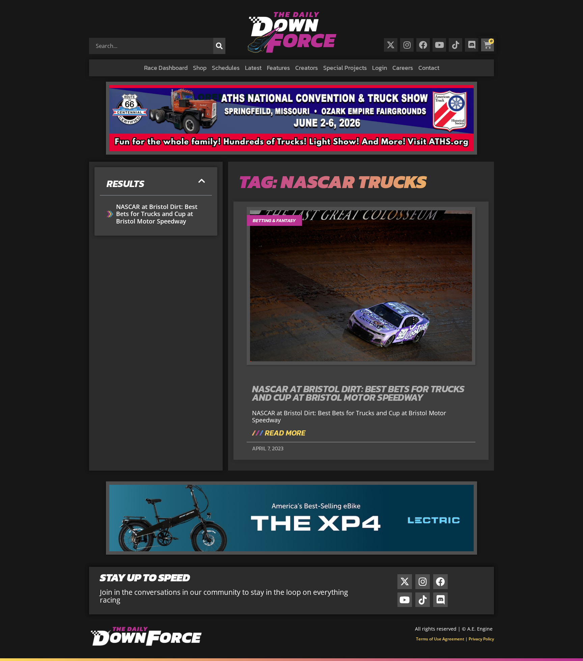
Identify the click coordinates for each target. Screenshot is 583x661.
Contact (428, 67)
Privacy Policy (481, 639)
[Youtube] (439, 45)
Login (379, 67)
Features (278, 67)
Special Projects (345, 67)
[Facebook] (423, 45)
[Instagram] (407, 45)
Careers (402, 67)
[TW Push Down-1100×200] (291, 552)
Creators (306, 67)
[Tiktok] (455, 45)
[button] (201, 181)
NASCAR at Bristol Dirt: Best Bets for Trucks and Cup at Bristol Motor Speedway (156, 214)
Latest (253, 67)
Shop (199, 67)
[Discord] (471, 45)
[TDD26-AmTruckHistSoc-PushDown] (291, 152)
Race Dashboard (166, 67)
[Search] (219, 46)
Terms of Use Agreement (440, 639)
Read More (284, 433)
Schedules (226, 67)
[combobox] (152, 46)
